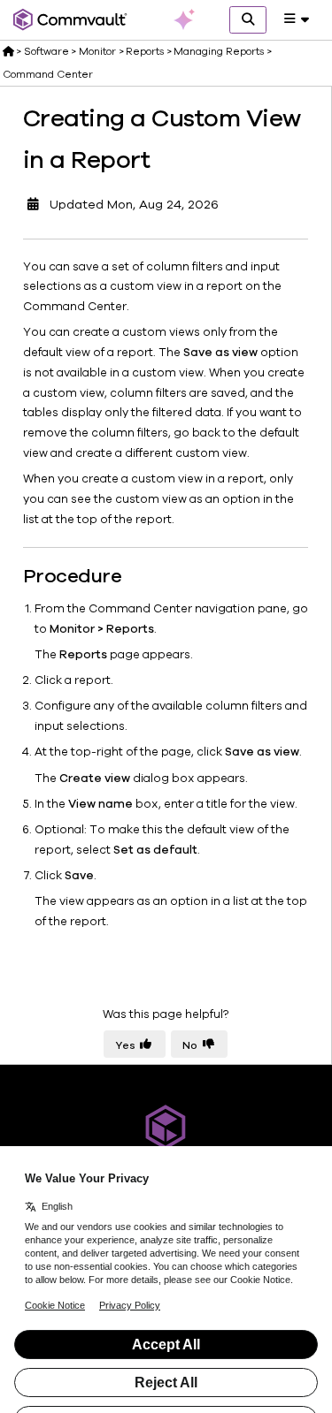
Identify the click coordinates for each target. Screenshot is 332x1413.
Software (46, 51)
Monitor (97, 51)
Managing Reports (219, 51)
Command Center (48, 74)
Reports (145, 51)
